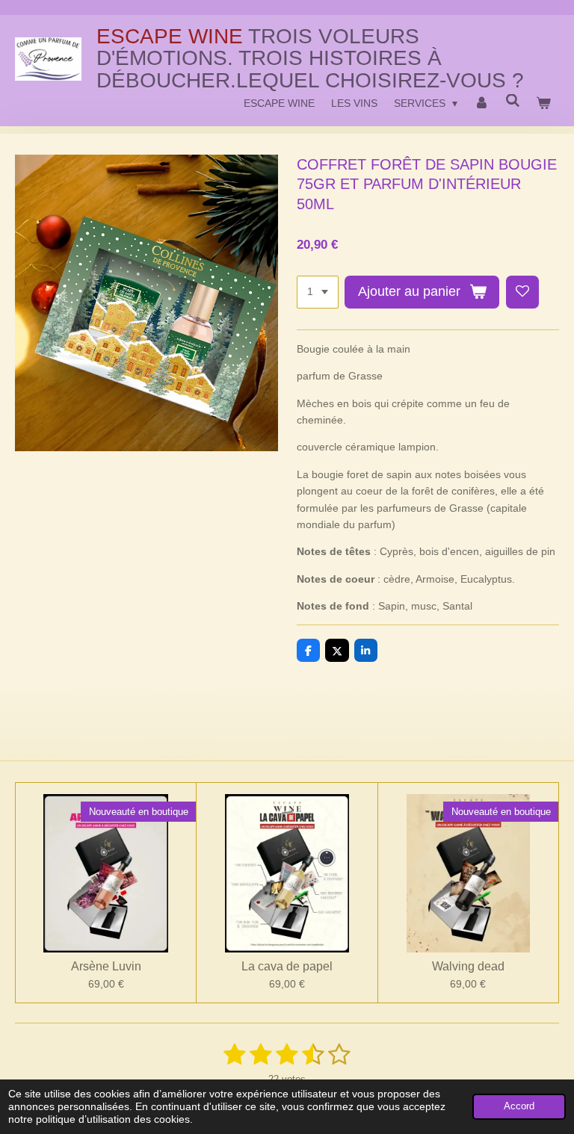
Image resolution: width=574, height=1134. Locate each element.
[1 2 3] (318, 292)
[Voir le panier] (543, 103)
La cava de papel (287, 966)
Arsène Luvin (106, 966)
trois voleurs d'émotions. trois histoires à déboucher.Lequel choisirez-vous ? (310, 58)
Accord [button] (519, 1106)
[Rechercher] (512, 101)
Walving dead (468, 966)
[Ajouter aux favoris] (522, 292)
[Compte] (481, 103)
